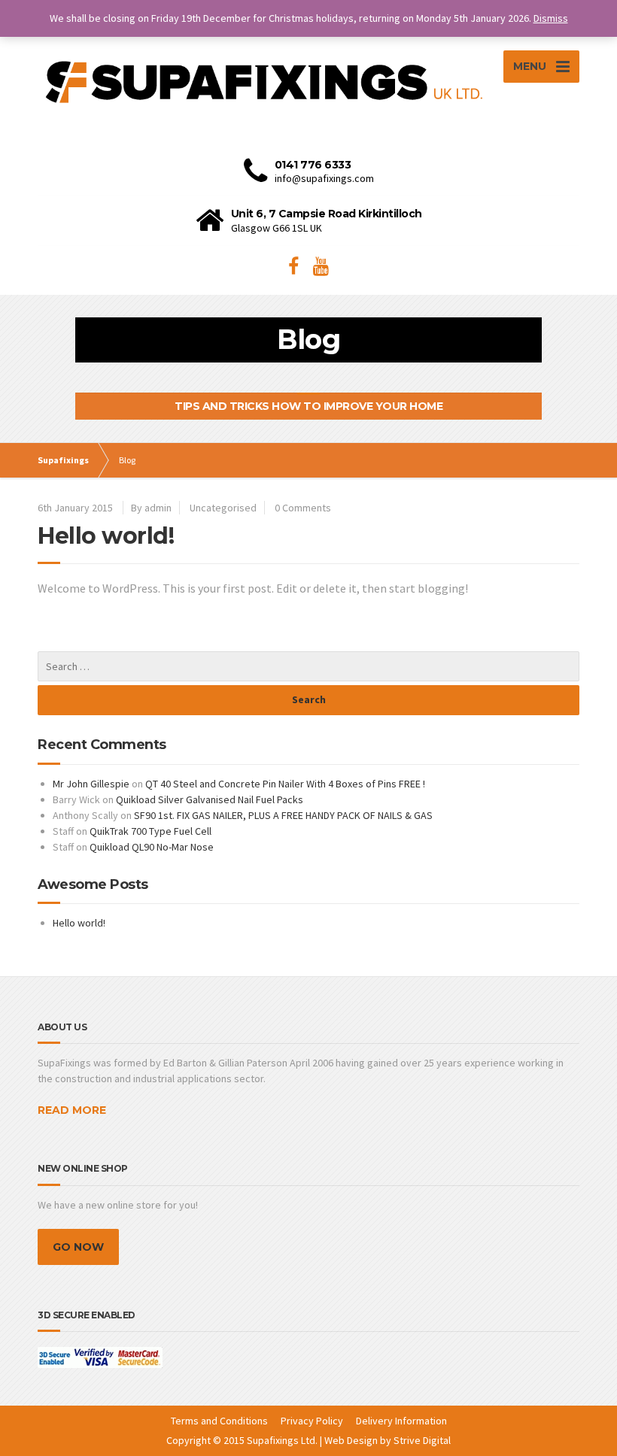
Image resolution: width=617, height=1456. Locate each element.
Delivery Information (401, 1420)
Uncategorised (223, 507)
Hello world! (106, 536)
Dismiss (550, 18)
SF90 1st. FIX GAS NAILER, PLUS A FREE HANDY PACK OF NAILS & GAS (283, 815)
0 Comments (303, 507)
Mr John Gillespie (91, 783)
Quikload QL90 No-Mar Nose (152, 847)
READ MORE (72, 1110)
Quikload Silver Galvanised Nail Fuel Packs (209, 799)
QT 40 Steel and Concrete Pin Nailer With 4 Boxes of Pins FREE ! (285, 783)
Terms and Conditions (219, 1420)
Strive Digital (422, 1440)
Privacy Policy (312, 1420)
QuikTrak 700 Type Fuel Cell (150, 831)
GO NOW (78, 1247)
